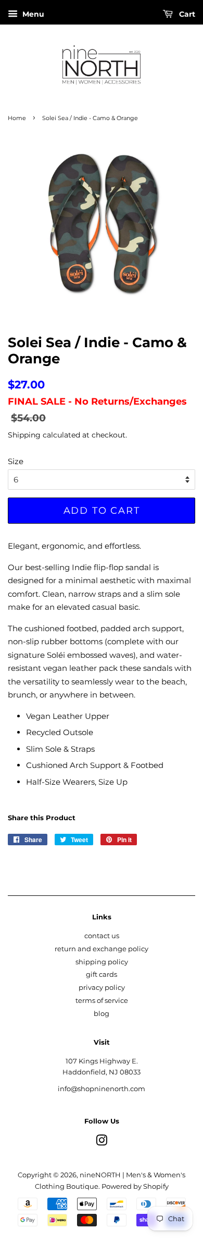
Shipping (24, 435)
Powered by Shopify (135, 1186)
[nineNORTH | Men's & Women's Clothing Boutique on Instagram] (101, 1143)
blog (101, 1014)
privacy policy (102, 987)
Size (15, 461)
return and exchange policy (101, 949)
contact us (101, 936)
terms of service (101, 1000)
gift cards (101, 974)
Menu (32, 14)
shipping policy (101, 962)
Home (17, 118)
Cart (186, 14)
